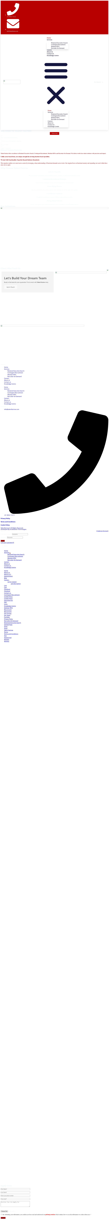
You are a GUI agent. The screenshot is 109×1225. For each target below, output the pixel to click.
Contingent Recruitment (15, 373)
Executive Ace (8, 600)
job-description (16, 584)
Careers (49, 50)
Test (5, 636)
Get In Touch (11, 287)
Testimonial (7, 638)
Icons (5, 604)
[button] (55, 83)
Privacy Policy (5, 518)
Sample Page (8, 625)
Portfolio (7, 617)
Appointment (8, 576)
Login (2, 540)
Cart (5, 586)
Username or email (6, 534)
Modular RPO (11, 375)
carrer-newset (12, 582)
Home (49, 38)
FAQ (5, 602)
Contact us (50, 54)
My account (7, 610)
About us (50, 52)
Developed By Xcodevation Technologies (13, 529)
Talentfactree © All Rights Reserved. (12, 528)
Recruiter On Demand (57, 48)
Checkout (7, 589)
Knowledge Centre (53, 55)
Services (49, 40)
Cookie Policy (5, 525)
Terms (6, 632)
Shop (5, 626)
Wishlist (6, 639)
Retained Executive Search (15, 371)
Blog (5, 578)
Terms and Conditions (8, 522)
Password (4, 537)
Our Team (7, 615)
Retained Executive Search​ (12, 623)
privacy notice (50, 1214)
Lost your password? (7, 543)
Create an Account (102, 531)
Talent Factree (8, 630)
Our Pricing (7, 613)
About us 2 (7, 574)
